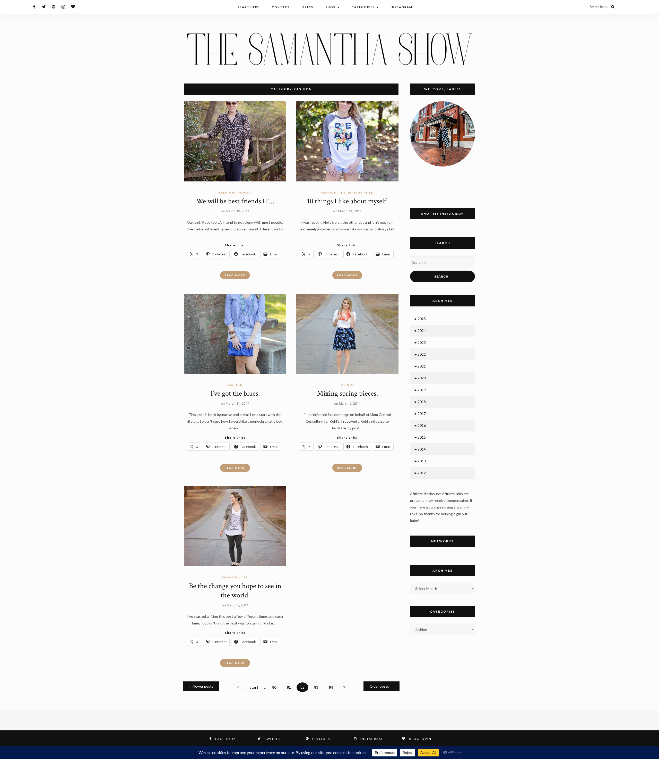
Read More (235, 275)
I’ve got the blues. (235, 393)
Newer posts (200, 686)
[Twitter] (44, 6)
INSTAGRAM (401, 7)
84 (331, 687)
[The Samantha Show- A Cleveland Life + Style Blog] (329, 48)
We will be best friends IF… (235, 201)
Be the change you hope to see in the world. (235, 590)
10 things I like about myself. (347, 201)
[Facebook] (34, 6)
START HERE (248, 7)
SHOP (331, 7)
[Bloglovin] (73, 6)
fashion (227, 192)
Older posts (381, 686)
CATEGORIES (364, 7)
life (369, 192)
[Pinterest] (53, 6)
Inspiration (351, 192)
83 (316, 687)
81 (289, 687)
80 (274, 687)
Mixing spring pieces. (347, 393)
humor (244, 192)
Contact (281, 7)
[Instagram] (63, 6)
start (253, 687)
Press (307, 7)
